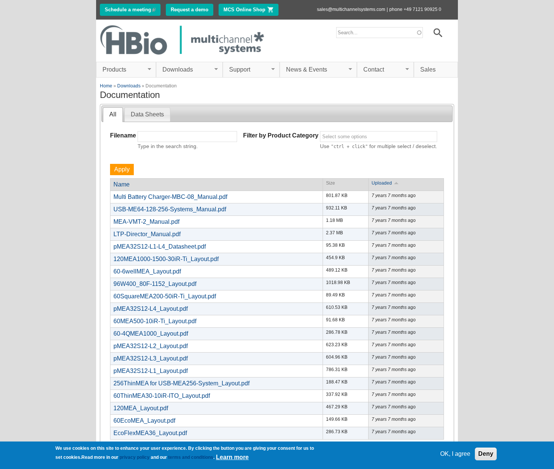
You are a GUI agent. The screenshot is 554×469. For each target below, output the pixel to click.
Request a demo (189, 9)
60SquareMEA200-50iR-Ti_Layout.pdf (164, 296)
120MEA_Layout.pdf (140, 408)
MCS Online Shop (251, 9)
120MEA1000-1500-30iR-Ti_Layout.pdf (166, 259)
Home (106, 86)
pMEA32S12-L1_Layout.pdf (150, 371)
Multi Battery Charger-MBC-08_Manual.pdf (170, 197)
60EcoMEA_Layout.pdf (144, 420)
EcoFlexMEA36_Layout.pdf (150, 433)
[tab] (113, 114)
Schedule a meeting (133, 9)
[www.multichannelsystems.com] (183, 57)
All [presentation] (112, 114)
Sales (428, 69)
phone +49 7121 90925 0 (415, 9)
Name (121, 184)
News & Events (303, 69)
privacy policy (134, 457)
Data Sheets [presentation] (147, 114)
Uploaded (382, 183)
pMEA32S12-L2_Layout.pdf (150, 346)
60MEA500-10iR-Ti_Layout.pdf (154, 321)
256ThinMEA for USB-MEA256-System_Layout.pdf (181, 383)
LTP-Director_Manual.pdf (147, 234)
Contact (370, 69)
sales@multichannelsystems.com (351, 9)
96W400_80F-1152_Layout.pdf (154, 284)
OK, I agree (455, 454)
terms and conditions (190, 457)
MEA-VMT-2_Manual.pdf (146, 221)
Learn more (232, 457)
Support (236, 69)
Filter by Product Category (280, 135)
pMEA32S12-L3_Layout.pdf (150, 358)
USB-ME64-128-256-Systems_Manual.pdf (169, 209)
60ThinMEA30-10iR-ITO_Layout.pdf (161, 396)
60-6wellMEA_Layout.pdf (147, 271)
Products (111, 69)
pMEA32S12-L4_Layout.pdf (150, 309)
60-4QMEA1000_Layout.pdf (150, 333)
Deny (485, 454)
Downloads (174, 69)
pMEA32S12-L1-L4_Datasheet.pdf (159, 246)
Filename (123, 135)
